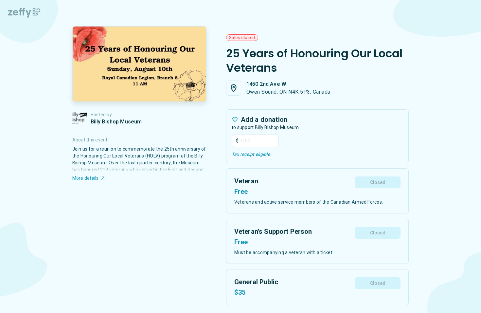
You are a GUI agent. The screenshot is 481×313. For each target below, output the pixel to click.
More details (85, 178)
